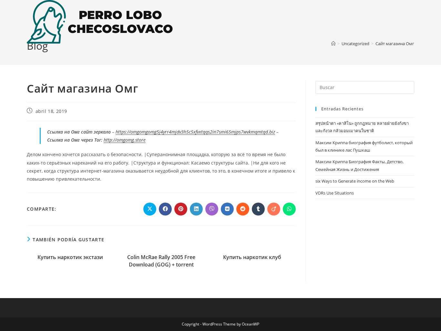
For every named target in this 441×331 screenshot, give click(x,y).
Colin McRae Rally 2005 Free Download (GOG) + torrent (161, 261)
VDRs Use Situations (334, 193)
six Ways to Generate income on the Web (354, 181)
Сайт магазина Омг (394, 43)
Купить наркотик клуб (252, 257)
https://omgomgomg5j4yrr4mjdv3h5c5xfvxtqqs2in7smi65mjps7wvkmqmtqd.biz (195, 132)
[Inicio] (333, 43)
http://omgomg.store (125, 140)
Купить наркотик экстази (70, 257)
